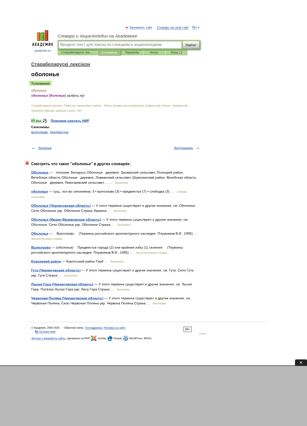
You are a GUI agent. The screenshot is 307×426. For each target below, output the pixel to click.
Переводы (132, 52)
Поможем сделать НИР (70, 121)
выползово (39, 132)
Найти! (191, 45)
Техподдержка (93, 327)
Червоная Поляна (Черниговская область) (67, 298)
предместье (59, 132)
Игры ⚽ (177, 52)
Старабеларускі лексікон (77, 52)
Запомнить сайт (141, 27)
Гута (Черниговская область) (56, 270)
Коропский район (46, 261)
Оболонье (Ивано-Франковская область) (66, 219)
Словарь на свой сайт (173, 27)
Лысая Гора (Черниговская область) (62, 284)
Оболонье (39, 172)
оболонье (39, 191)
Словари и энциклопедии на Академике (97, 36)
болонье (45, 148)
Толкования (109, 52)
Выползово (41, 247)
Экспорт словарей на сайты (48, 338)
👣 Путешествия (45, 331)
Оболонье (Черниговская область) (61, 205)
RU (194, 27)
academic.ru (43, 50)
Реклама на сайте (114, 327)
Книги (154, 52)
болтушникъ (183, 148)
